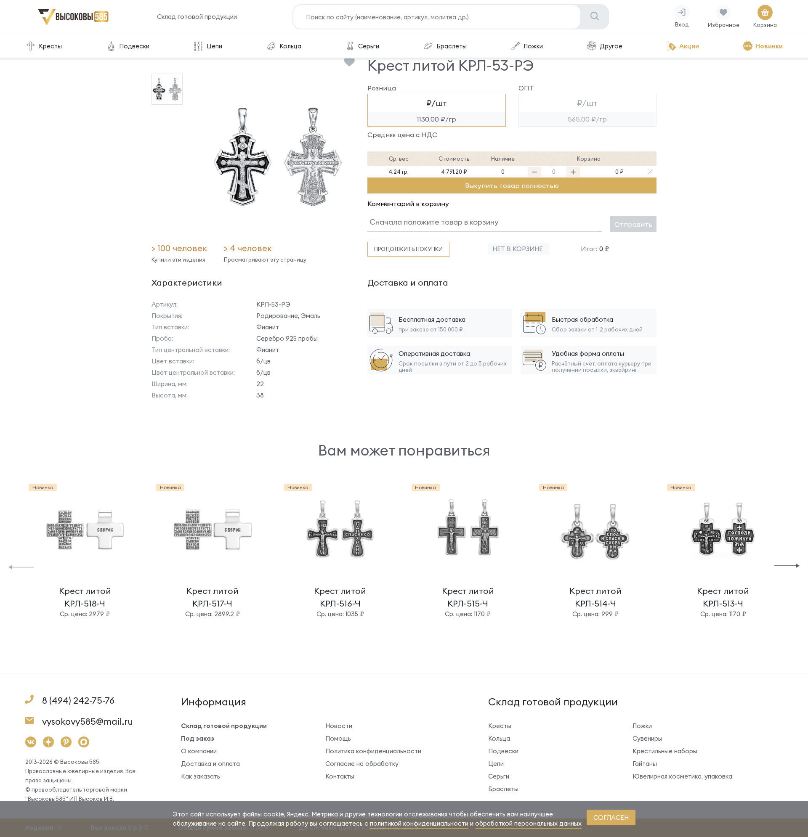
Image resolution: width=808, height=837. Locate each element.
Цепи (214, 46)
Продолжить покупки (408, 249)
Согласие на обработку (362, 764)
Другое (611, 46)
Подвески (134, 46)
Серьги (368, 46)
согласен (611, 817)
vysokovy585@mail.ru (87, 721)
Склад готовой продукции (197, 17)
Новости (338, 726)
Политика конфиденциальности (373, 751)
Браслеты (451, 46)
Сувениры (647, 738)
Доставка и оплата (210, 764)
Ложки (533, 46)
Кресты (50, 46)
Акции (689, 46)
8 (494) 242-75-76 (78, 700)
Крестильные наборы (665, 751)
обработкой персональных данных (528, 823)
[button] (21, 566)
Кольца (290, 46)
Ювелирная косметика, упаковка (682, 776)
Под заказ (197, 738)
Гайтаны (645, 764)
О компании (199, 751)
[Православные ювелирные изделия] (73, 24)
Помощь (338, 738)
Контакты (339, 776)
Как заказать (200, 776)
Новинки (769, 46)
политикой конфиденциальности (419, 823)
